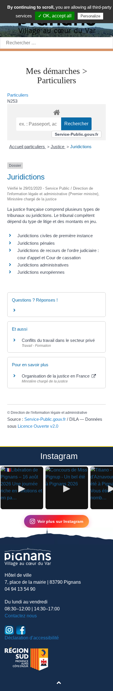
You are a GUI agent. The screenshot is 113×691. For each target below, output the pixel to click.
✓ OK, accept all (55, 15)
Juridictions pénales (36, 243)
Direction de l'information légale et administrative (49, 413)
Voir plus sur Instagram (60, 521)
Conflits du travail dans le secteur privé (58, 340)
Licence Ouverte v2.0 (38, 426)
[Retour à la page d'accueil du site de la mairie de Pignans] (28, 556)
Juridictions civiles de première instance (55, 235)
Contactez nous (21, 615)
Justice (58, 146)
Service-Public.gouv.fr (76, 134)
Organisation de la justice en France (56, 375)
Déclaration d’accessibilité (32, 637)
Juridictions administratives (43, 264)
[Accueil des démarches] (56, 111)
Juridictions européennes (41, 272)
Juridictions (81, 146)
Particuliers (17, 95)
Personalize (90, 16)
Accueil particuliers (27, 146)
